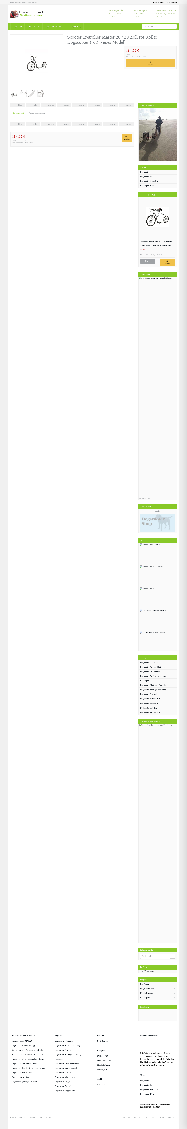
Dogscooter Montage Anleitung (153, 690)
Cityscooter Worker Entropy (23, 1045)
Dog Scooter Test (147, 989)
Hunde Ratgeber (146, 993)
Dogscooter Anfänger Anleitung (153, 676)
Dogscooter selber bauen (150, 699)
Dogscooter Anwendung (150, 672)
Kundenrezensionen (37, 113)
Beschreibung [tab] (18, 113)
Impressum (138, 1117)
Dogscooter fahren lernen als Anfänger (28, 1059)
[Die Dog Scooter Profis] (36, 13)
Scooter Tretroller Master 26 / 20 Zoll (27, 1054)
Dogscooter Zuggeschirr (150, 712)
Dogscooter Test (33, 26)
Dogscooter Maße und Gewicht (153, 685)
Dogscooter (17, 26)
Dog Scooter (145, 984)
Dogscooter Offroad (148, 694)
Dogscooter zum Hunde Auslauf (25, 1063)
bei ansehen (150, 63)
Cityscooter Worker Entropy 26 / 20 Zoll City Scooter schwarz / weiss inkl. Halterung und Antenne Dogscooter (156, 244)
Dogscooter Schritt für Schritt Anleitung (28, 1068)
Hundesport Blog (74, 26)
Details (147, 261)
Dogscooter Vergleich (53, 26)
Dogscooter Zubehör (148, 708)
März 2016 (101, 1084)
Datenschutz (150, 1117)
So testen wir (102, 1040)
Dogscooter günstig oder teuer (24, 1081)
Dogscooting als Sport (21, 1077)
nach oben (127, 1117)
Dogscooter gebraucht (149, 662)
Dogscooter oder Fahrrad (22, 1072)
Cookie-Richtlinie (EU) (166, 1117)
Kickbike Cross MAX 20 (22, 1040)
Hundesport (145, 681)
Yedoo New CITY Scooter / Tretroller (27, 1049)
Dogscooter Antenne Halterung (153, 667)
